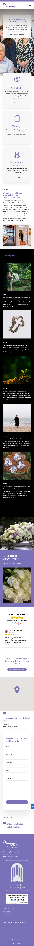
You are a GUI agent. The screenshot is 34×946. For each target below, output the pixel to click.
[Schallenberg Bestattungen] (9, 5)
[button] (30, 5)
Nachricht (9, 778)
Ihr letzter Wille (7, 916)
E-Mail (8, 770)
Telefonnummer (10, 762)
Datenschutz (6, 928)
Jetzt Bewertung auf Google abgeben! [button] (17, 669)
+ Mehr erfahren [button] (17, 103)
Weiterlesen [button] (8, 645)
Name (8, 746)
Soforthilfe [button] (17, 943)
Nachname (9, 754)
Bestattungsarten (7, 911)
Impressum (6, 925)
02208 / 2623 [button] (12, 817)
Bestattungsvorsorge (8, 913)
